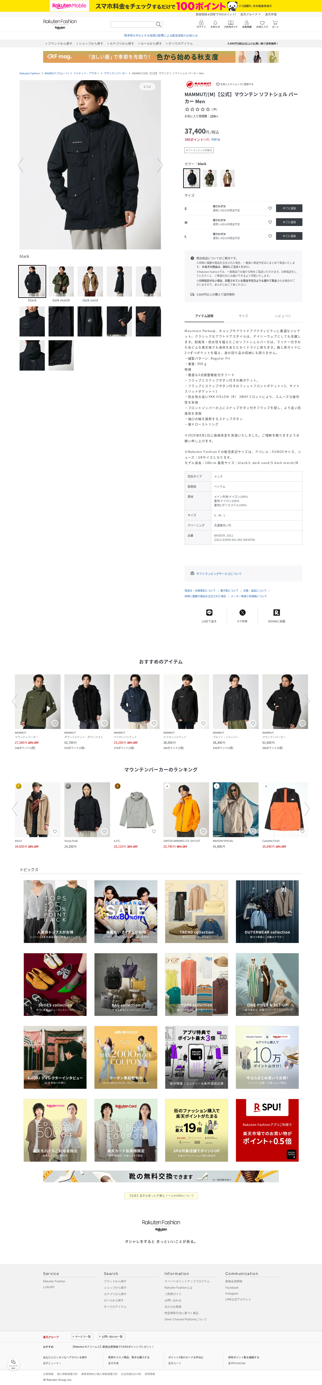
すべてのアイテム (115, 1306)
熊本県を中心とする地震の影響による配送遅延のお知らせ (161, 35)
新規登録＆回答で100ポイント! (216, 14)
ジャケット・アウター (86, 73)
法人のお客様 (173, 1306)
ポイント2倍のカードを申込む (186, 1357)
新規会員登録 (233, 1281)
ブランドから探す (115, 1281)
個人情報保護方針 (67, 1374)
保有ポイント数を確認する (243, 1357)
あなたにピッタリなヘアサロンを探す (65, 1357)
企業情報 (48, 1374)
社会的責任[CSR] (131, 1374)
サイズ (243, 315)
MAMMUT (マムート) (57, 73)
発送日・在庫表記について (200, 591)
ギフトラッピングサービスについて (219, 574)
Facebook (232, 1287)
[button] (90, 165)
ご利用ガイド (173, 1294)
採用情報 (150, 1374)
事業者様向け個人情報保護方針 (99, 1374)
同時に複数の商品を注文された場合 (205, 596)
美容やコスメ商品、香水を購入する (129, 1357)
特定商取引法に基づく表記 (181, 1313)
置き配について (229, 591)
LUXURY (49, 1287)
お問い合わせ (173, 1300)
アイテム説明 (204, 315)
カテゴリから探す (115, 1294)
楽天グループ (248, 14)
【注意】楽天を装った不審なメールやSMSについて (161, 1195)
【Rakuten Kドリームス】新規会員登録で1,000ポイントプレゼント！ (112, 1346)
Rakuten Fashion (30, 73)
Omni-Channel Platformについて (186, 1319)
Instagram (231, 1293)
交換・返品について (255, 591)
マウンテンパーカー (115, 73)
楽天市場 (271, 14)
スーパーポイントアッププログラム (187, 1281)
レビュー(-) (282, 315)
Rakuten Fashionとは (178, 1287)
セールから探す (114, 1300)
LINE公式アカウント (238, 1299)
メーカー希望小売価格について (249, 596)
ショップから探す (115, 1287)
